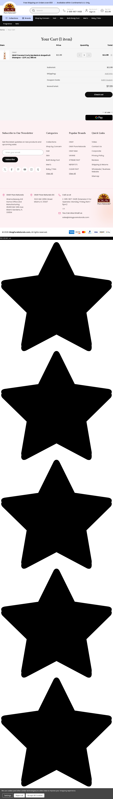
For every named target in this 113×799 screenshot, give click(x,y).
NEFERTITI (73, 164)
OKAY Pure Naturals (77, 146)
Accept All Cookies (35, 795)
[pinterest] (18, 169)
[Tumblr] (38, 169)
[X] (5, 169)
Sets (17, 24)
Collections (13, 18)
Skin (61, 18)
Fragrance (7, 24)
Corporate (96, 151)
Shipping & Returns (100, 164)
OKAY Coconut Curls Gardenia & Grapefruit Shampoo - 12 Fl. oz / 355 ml (31, 56)
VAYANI (72, 155)
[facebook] (11, 169)
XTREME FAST (74, 160)
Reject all (19, 795)
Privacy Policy (98, 155)
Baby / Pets (96, 18)
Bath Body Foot (73, 18)
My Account (93, 9)
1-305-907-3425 (74, 11)
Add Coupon (107, 80)
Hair (54, 18)
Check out (98, 94)
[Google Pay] (99, 117)
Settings (7, 795)
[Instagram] (31, 169)
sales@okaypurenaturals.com (75, 217)
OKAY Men (73, 151)
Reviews (95, 160)
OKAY (71, 142)
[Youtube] (25, 169)
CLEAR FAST (74, 169)
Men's (85, 18)
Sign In (92, 11)
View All (49, 173)
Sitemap (95, 176)
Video (94, 142)
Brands (28, 18)
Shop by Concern (42, 18)
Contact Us (97, 146)
